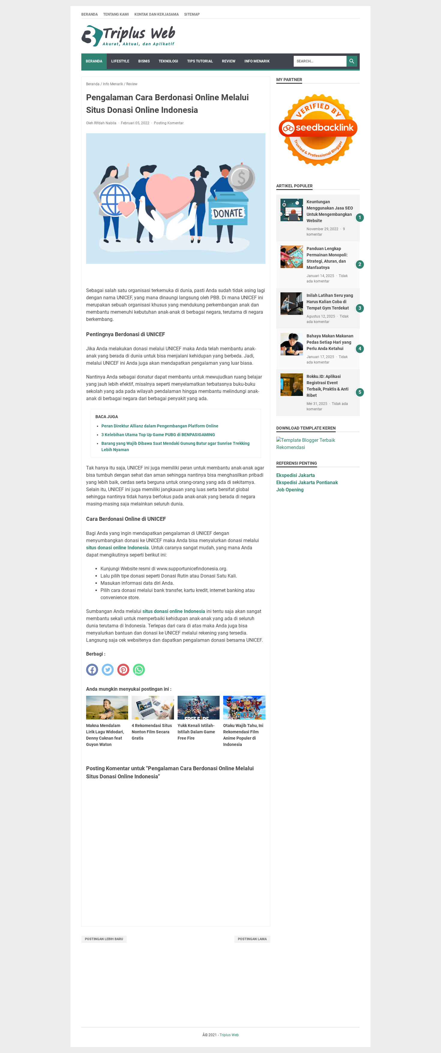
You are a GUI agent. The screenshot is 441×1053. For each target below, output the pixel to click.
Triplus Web (229, 1035)
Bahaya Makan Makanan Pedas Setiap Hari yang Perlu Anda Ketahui (330, 342)
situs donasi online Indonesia (117, 548)
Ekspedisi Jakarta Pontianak (307, 482)
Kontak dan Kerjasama (156, 14)
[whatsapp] (139, 670)
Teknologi (168, 61)
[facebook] (92, 670)
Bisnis (144, 61)
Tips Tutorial (200, 61)
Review (229, 61)
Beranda (89, 14)
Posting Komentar (169, 123)
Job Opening (290, 490)
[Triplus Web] (129, 36)
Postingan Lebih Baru (104, 939)
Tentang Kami (116, 14)
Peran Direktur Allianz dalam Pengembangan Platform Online (159, 426)
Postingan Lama (252, 939)
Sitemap (192, 14)
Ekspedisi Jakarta (295, 475)
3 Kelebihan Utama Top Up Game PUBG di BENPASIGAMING (158, 434)
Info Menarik (257, 61)
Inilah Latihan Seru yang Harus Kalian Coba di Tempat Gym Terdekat (330, 301)
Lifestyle (120, 61)
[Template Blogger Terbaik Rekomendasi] (318, 447)
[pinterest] (123, 670)
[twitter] (108, 670)
